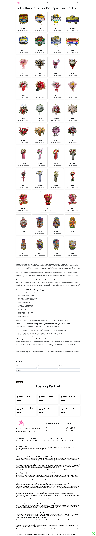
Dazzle (48, 208)
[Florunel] (56, 176)
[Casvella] (23, 176)
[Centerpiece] (23, 131)
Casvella (23, 185)
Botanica (56, 28)
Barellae (56, 73)
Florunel (56, 185)
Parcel (57, 2)
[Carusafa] (72, 41)
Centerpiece (23, 140)
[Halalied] (72, 244)
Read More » (19, 400)
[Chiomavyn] (40, 131)
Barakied (40, 231)
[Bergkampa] (56, 109)
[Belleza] (23, 86)
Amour (23, 73)
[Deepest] (72, 199)
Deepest (72, 208)
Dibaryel (40, 185)
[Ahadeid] (23, 222)
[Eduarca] (72, 131)
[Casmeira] (72, 154)
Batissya (40, 163)
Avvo (40, 73)
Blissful (40, 28)
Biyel (72, 118)
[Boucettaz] (72, 19)
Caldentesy (23, 50)
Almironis (23, 28)
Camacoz (40, 50)
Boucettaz (72, 28)
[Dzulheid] (72, 222)
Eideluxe (23, 253)
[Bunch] (56, 86)
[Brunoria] (56, 154)
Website (60, 365)
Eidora (56, 253)
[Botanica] (56, 19)
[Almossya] (23, 154)
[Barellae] (56, 64)
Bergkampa (56, 118)
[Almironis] (23, 19)
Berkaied (56, 231)
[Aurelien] (23, 109)
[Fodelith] (72, 176)
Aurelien (23, 118)
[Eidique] (40, 244)
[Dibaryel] (40, 176)
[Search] (77, 2)
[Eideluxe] (23, 244)
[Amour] (23, 64)
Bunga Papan (29, 2)
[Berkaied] (56, 222)
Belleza (23, 95)
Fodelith (72, 185)
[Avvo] (40, 64)
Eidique (40, 253)
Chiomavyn (39, 140)
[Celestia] (72, 86)
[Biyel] (72, 109)
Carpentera (56, 50)
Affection (23, 208)
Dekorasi (38, 2)
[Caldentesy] (23, 41)
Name (17, 365)
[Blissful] (40, 19)
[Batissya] (40, 154)
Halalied (72, 253)
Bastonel (72, 73)
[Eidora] (56, 244)
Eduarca (72, 140)
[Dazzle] (48, 199)
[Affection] (23, 199)
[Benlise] (40, 86)
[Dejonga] (56, 131)
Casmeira (72, 163)
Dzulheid (72, 231)
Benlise (40, 95)
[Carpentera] (56, 41)
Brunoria (56, 163)
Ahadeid (23, 231)
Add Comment (18, 370)
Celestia (72, 95)
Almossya (23, 163)
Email (39, 365)
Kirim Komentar (19, 382)
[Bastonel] (72, 64)
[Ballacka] (40, 109)
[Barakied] (40, 222)
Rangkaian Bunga (48, 2)
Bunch (56, 95)
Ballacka (40, 118)
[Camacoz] (40, 41)
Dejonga (56, 140)
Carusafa (72, 50)
